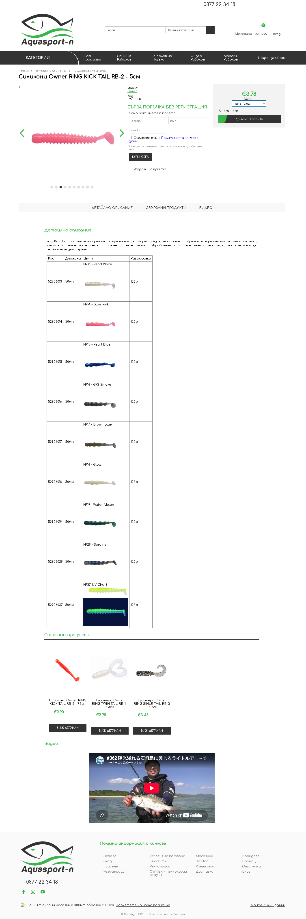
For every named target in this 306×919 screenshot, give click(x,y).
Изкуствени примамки (51, 70)
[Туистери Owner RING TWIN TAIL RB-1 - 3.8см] (110, 672)
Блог (246, 871)
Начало (24, 70)
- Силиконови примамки (89, 70)
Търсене (110, 866)
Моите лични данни (267, 905)
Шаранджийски (271, 58)
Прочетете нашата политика (143, 905)
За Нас (202, 861)
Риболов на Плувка (162, 57)
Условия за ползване (167, 856)
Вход (277, 34)
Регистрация (115, 871)
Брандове (251, 856)
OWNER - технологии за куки (168, 873)
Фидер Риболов (198, 57)
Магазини (243, 34)
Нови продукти (92, 57)
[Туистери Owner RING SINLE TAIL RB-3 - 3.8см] (152, 672)
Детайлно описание (112, 208)
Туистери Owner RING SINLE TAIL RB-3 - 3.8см (152, 704)
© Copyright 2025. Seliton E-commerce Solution (153, 914)
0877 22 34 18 (219, 4)
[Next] (120, 133)
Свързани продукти (166, 208)
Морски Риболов (231, 57)
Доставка (204, 871)
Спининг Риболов (124, 57)
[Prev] (23, 133)
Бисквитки (159, 861)
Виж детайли (68, 727)
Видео (205, 208)
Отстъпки (251, 866)
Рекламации (160, 866)
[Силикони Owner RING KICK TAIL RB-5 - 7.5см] (67, 672)
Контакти (205, 866)
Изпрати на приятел (150, 169)
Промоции (251, 861)
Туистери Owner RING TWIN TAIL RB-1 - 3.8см (110, 704)
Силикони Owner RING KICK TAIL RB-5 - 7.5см (67, 702)
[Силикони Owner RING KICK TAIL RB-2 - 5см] (72, 135)
